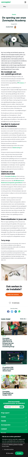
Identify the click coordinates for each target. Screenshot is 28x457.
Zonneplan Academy (10, 176)
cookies (20, 439)
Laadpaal (4, 429)
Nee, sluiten (10, 453)
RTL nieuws (21, 83)
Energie (3, 433)
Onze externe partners (9, 449)
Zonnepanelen (5, 425)
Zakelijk (3, 421)
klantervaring (16, 147)
